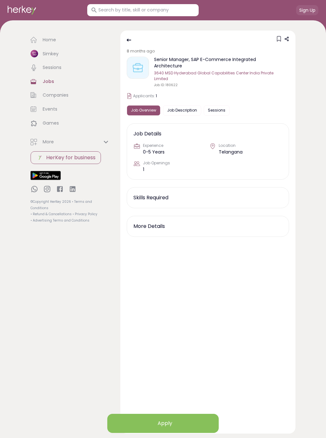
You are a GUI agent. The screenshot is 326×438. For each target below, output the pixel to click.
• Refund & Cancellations (51, 214)
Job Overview (143, 110)
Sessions (216, 110)
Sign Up (307, 10)
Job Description (182, 110)
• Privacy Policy (85, 214)
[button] (70, 40)
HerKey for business (71, 157)
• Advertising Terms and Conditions (60, 220)
